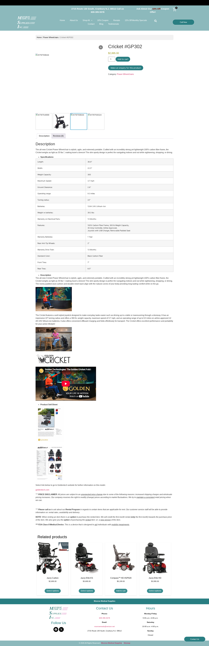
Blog (101, 24)
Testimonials (113, 24)
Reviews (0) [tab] (58, 136)
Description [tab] (44, 136)
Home (62, 20)
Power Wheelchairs (51, 37)
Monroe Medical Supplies (112, 643)
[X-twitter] (61, 629)
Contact (91, 24)
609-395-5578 (104, 618)
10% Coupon (102, 20)
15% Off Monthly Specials (136, 20)
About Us (74, 20)
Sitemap (127, 643)
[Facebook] (55, 629)
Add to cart (123, 59)
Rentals (116, 20)
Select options (53, 591)
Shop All (86, 20)
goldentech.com (42, 490)
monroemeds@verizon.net (104, 626)
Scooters (13, 3)
